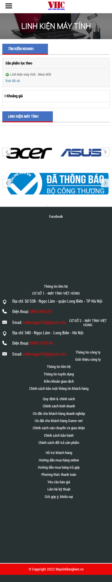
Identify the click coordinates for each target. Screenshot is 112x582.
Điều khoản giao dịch (59, 381)
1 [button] (47, 205)
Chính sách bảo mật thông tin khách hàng (58, 388)
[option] (29, 152)
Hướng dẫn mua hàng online (59, 460)
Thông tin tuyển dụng (59, 374)
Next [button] (105, 152)
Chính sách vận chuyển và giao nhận (59, 428)
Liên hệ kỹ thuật (58, 489)
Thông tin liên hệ (59, 367)
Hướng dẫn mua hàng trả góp (59, 467)
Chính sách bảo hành (59, 435)
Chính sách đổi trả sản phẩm (58, 442)
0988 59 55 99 (41, 343)
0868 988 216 (41, 311)
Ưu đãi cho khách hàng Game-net (59, 421)
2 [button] (56, 205)
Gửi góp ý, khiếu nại (59, 497)
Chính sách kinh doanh (59, 406)
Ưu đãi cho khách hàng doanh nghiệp (59, 413)
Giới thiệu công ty (88, 359)
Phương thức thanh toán (58, 474)
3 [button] (64, 205)
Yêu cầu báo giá (58, 482)
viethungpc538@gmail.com (44, 322)
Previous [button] (6, 152)
